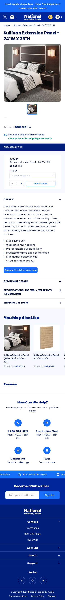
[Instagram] (32, 580)
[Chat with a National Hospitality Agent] (47, 423)
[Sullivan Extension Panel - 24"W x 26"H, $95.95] (47, 338)
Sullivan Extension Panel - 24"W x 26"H (46, 357)
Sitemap (52, 596)
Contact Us (18, 458)
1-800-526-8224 (18, 431)
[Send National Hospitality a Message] (18, 450)
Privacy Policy (37, 596)
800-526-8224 (32, 533)
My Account (13, 17)
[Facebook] (21, 580)
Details (43, 8)
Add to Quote (40, 183)
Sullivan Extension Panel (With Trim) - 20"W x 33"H (16, 358)
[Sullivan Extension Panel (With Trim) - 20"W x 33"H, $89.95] (17, 338)
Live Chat (32, 539)
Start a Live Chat (47, 431)
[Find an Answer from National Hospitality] (47, 450)
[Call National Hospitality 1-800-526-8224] (18, 423)
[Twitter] (43, 580)
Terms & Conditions (18, 596)
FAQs (47, 458)
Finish (13, 171)
